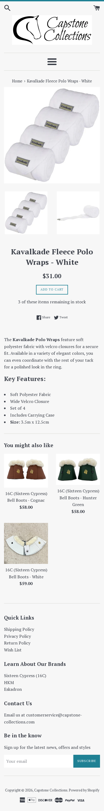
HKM (9, 682)
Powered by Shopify (84, 790)
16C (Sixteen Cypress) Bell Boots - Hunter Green (78, 497)
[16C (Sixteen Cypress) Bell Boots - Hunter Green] (78, 469)
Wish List (13, 650)
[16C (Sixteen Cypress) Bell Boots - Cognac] (26, 471)
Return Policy (17, 643)
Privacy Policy (17, 636)
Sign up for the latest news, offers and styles (47, 747)
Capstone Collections (50, 790)
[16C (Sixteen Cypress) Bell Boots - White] (26, 543)
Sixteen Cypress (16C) (25, 675)
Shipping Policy (19, 629)
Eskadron (13, 689)
